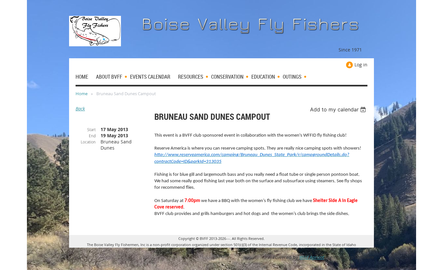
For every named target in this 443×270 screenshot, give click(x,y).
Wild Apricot (311, 257)
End (92, 135)
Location (88, 141)
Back (80, 109)
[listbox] (338, 109)
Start (91, 129)
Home (82, 93)
